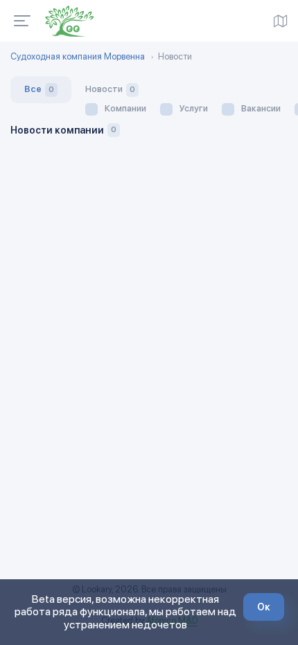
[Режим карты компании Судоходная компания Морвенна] (281, 21)
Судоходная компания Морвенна (77, 57)
